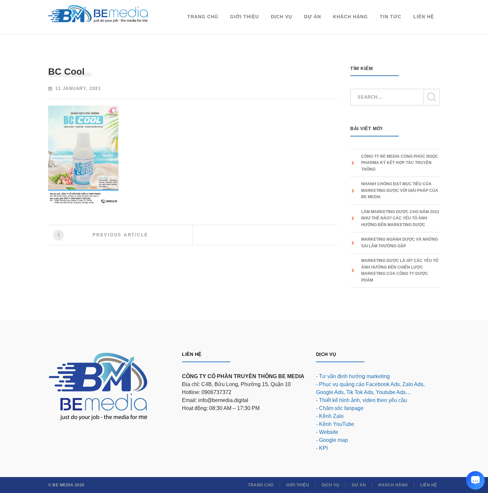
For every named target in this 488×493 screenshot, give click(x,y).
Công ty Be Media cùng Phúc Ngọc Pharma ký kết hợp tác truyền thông (399, 163)
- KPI (322, 448)
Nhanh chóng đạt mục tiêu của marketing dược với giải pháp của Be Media (399, 190)
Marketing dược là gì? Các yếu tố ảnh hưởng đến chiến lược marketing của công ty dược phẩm (399, 270)
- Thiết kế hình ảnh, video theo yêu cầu (361, 400)
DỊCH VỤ (331, 485)
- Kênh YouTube (335, 424)
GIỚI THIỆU (297, 485)
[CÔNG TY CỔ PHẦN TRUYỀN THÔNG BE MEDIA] (98, 13)
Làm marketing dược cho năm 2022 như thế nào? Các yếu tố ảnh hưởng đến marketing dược (400, 218)
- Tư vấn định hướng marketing (353, 376)
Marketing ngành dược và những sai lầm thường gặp (399, 242)
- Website (327, 432)
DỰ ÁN (359, 485)
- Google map (332, 440)
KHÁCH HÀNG (393, 485)
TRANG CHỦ (261, 485)
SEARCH (431, 97)
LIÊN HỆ (428, 485)
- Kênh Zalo (330, 416)
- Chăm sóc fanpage (340, 408)
